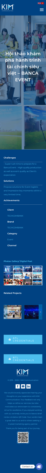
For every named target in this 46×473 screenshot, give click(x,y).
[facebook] (18, 386)
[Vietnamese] (42, 3)
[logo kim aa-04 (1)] (8, 5)
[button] (5, 311)
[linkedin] (28, 386)
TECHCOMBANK (15, 216)
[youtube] (23, 386)
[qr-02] (23, 432)
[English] (39, 3)
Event (10, 239)
